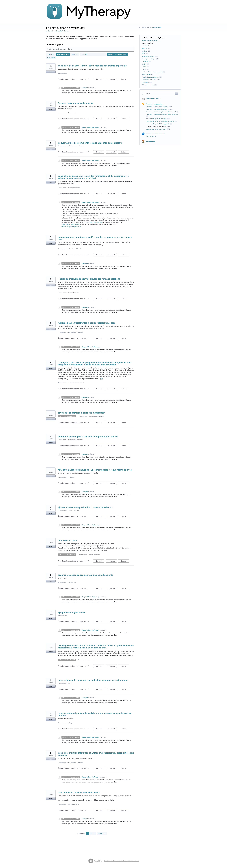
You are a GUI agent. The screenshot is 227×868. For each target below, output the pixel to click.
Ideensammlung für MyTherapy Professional (160, 121)
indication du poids (67, 540)
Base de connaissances (155, 134)
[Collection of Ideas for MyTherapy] (90, 11)
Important (112, 79)
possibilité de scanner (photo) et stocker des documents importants (92, 66)
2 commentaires (62, 249)
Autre (69, 683)
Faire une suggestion (154, 104)
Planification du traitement (76, 146)
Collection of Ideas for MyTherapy (157, 109)
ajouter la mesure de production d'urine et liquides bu (85, 507)
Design (144, 64)
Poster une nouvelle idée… (151, 41)
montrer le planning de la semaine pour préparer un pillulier (88, 436)
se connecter (157, 27)
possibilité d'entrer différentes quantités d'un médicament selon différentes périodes (96, 754)
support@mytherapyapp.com (71, 226)
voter (50, 72)
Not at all (100, 79)
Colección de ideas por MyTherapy (157, 107)
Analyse (71, 723)
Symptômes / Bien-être (75, 249)
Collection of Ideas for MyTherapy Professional (161, 112)
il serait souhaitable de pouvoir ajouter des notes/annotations (89, 279)
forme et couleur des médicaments (75, 103)
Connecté (145, 61)
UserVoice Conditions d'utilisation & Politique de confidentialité (121, 860)
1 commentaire (62, 113)
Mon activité (51, 58)
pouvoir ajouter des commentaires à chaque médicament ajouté (90, 143)
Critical (125, 79)
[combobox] (159, 93)
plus (101, 378)
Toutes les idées (147, 43)
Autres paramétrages (74, 187)
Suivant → (102, 833)
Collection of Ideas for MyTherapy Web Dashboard (162, 114)
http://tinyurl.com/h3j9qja (70, 224)
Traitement (71, 477)
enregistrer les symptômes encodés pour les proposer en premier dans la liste (95, 238)
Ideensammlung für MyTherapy (156, 119)
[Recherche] (176, 93)
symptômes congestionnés (71, 612)
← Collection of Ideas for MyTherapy (57, 31)
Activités (144, 48)
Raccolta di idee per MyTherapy (156, 129)
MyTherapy (150, 141)
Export (144, 67)
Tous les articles (151, 136)
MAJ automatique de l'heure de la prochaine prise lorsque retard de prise (95, 470)
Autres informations (73, 292)
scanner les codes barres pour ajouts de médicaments (85, 575)
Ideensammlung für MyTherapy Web (157, 124)
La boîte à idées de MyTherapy (156, 126)
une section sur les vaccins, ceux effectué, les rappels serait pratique (93, 680)
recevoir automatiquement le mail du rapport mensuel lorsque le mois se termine (94, 714)
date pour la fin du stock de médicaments (79, 792)
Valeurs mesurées (74, 510)
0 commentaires (62, 146)
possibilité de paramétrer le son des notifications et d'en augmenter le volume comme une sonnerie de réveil (93, 177)
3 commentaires (62, 73)
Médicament (71, 113)
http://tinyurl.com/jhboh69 (93, 222)
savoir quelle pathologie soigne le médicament (81, 413)
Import (144, 69)
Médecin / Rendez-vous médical (152, 72)
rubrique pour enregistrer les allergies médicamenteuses (86, 323)
